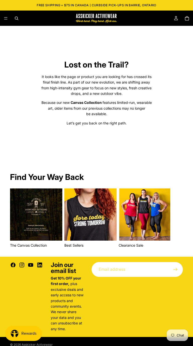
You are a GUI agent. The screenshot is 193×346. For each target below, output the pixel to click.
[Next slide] (177, 218)
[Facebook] (13, 265)
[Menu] (6, 18)
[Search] (16, 18)
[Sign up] (175, 269)
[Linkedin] (40, 265)
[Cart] (186, 18)
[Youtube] (31, 265)
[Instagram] (22, 265)
